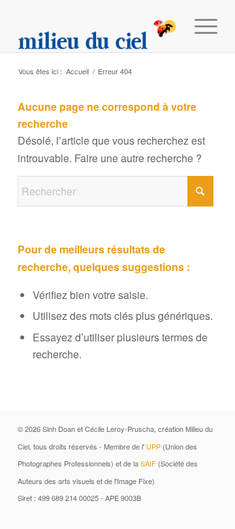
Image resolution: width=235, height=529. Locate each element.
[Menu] (199, 26)
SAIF (148, 463)
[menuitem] (199, 26)
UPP (153, 446)
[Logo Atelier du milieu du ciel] (98, 26)
